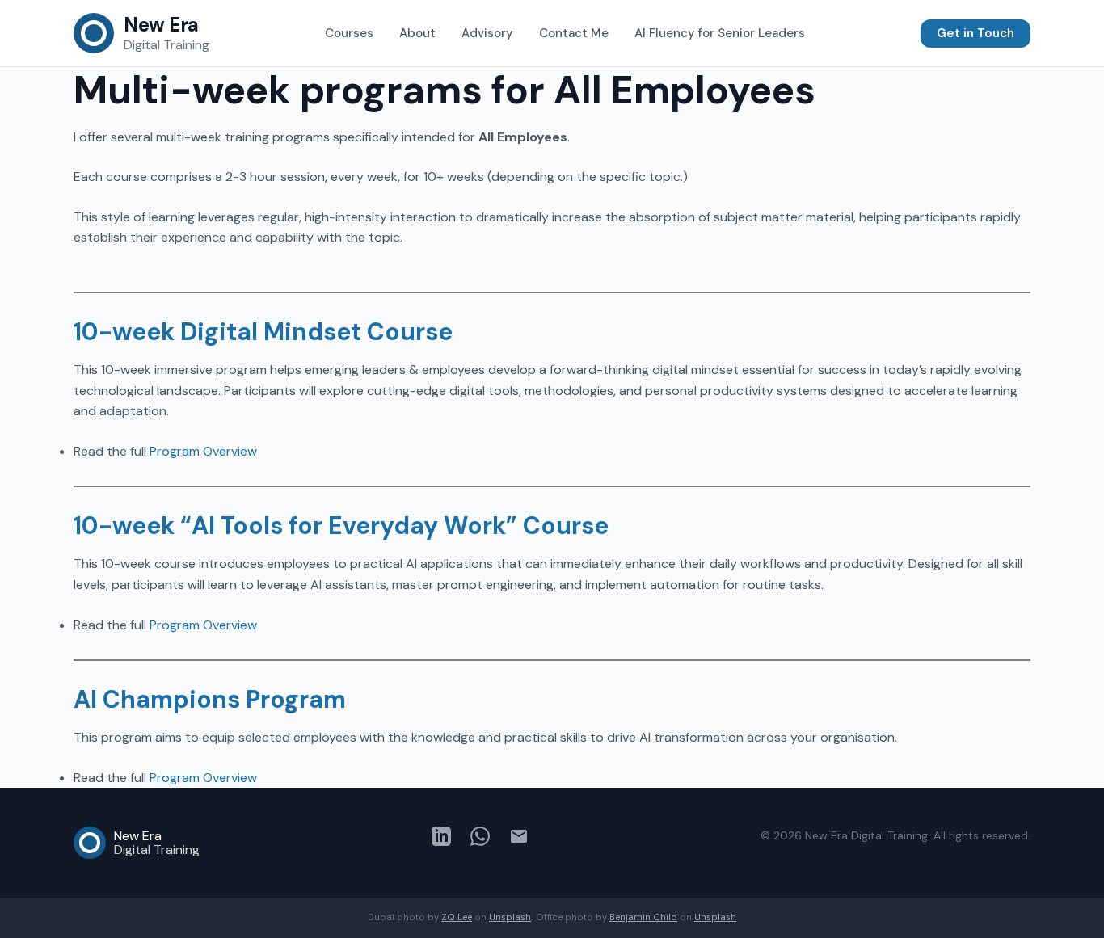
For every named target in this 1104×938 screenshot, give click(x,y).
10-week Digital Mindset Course (263, 331)
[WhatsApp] (480, 839)
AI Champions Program (210, 699)
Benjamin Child (643, 917)
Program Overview (203, 451)
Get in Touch (975, 33)
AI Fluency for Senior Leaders (719, 33)
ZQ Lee (456, 917)
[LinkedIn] (441, 839)
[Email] (519, 839)
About (417, 33)
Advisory (487, 33)
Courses (349, 33)
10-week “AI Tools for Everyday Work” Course (341, 525)
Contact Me (574, 33)
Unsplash (510, 917)
